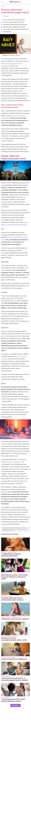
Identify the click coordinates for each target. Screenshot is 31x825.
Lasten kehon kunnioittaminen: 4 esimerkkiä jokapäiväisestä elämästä (14, 679)
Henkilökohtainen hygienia (8, 552)
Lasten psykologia (6, 596)
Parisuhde (4, 573)
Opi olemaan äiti (5, 676)
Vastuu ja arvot (5, 697)
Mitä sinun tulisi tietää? (8, 657)
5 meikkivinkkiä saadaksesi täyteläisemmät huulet (11, 555)
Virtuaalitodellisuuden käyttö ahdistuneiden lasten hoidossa (12, 599)
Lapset (2, 6)
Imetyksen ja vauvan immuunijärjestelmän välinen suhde (14, 639)
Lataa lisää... (15, 705)
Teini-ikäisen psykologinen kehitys (11, 617)
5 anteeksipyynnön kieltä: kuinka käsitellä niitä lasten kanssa (13, 700)
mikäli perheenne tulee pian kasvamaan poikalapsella (15, 63)
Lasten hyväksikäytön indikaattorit (14, 659)
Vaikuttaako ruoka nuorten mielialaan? (15, 619)
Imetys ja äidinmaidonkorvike (9, 636)
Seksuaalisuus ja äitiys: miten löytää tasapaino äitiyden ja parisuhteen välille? (14, 577)
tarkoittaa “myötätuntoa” (14, 462)
